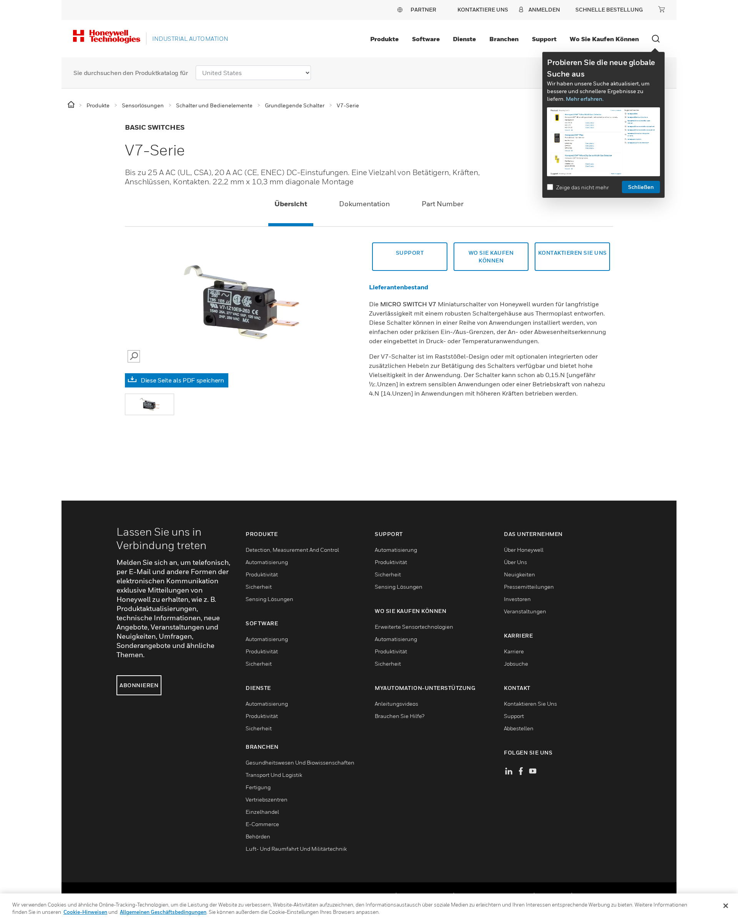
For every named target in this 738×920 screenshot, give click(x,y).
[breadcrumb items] (72, 105)
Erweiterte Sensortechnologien (414, 626)
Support (544, 39)
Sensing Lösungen (269, 599)
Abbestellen (519, 728)
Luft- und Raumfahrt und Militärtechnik (296, 848)
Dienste (464, 39)
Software (426, 39)
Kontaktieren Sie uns (572, 252)
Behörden (258, 836)
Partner (423, 9)
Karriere (514, 651)
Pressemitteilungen (529, 586)
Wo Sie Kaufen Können (491, 256)
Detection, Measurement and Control (292, 549)
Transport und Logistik (274, 774)
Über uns (515, 562)
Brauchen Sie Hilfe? (399, 716)
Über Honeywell (524, 549)
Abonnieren (139, 685)
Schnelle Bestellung (609, 9)
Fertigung (258, 787)
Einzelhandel (262, 811)
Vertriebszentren (267, 799)
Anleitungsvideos (396, 703)
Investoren (517, 599)
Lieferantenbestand (398, 287)
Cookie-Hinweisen (85, 912)
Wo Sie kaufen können (604, 39)
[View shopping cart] (661, 9)
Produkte (384, 39)
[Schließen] (725, 905)
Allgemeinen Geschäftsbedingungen (163, 912)
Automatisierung (267, 562)
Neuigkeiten (519, 574)
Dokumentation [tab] (364, 204)
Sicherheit (259, 586)
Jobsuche (516, 663)
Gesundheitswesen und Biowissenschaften (300, 762)
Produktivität (262, 574)
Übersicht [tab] (290, 204)
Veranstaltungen (525, 611)
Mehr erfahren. (584, 98)
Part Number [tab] (443, 204)
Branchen (504, 39)
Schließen (641, 187)
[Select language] (400, 9)
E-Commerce (262, 824)
